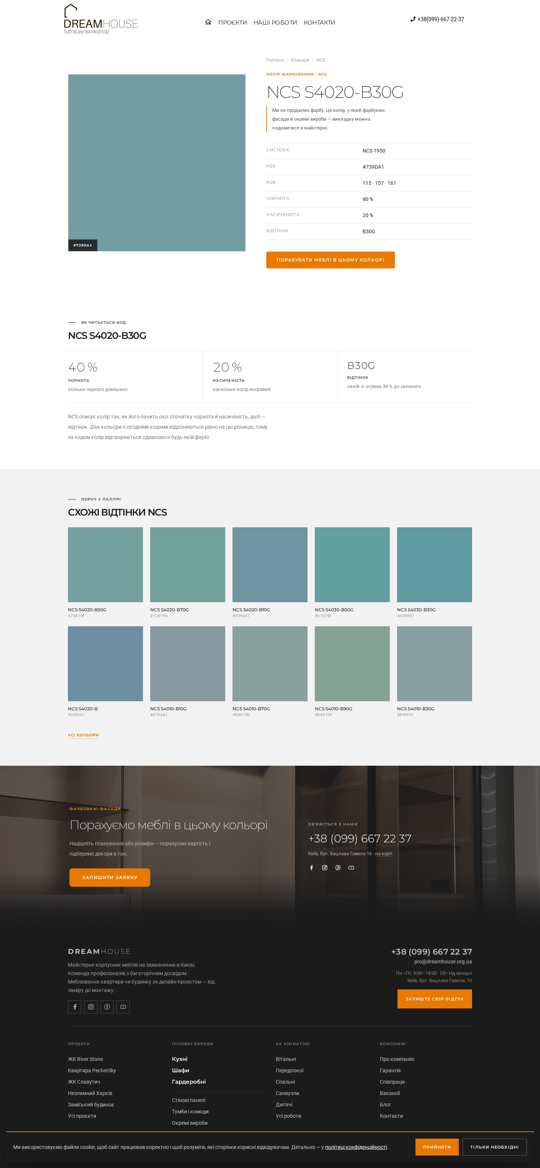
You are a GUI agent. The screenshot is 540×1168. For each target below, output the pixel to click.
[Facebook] (311, 867)
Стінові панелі (188, 1100)
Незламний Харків (90, 1093)
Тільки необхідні (494, 1147)
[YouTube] (351, 867)
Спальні (285, 1082)
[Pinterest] (338, 867)
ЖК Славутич (84, 1082)
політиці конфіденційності (356, 1147)
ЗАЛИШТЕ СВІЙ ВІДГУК (435, 999)
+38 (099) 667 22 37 (359, 838)
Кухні (179, 1059)
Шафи (181, 1070)
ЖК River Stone (85, 1059)
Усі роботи (288, 1116)
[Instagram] (324, 867)
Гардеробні (189, 1082)
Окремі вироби (190, 1123)
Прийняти (437, 1147)
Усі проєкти (82, 1116)
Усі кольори (83, 735)
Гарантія (390, 1070)
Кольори (300, 60)
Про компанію (397, 1059)
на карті (383, 853)
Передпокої (289, 1070)
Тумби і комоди (190, 1111)
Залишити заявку (109, 877)
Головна (275, 60)
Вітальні (286, 1059)
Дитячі (284, 1104)
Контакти (391, 1116)
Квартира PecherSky (92, 1070)
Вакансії (390, 1093)
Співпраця (392, 1082)
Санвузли (287, 1093)
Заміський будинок (91, 1104)
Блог (385, 1104)
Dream (100, 951)
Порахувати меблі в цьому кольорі (331, 260)
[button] (232, 23)
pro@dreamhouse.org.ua (443, 961)
